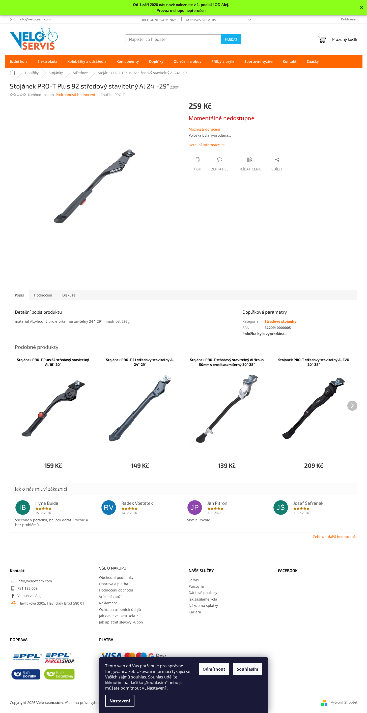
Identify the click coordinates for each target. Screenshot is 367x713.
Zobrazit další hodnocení (334, 536)
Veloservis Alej (29, 595)
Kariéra (195, 612)
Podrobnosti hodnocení (75, 94)
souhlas (138, 677)
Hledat (231, 39)
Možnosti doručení (204, 129)
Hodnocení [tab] (43, 295)
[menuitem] (19, 61)
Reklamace (108, 603)
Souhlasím (247, 669)
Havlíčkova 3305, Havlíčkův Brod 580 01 (50, 603)
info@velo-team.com (34, 581)
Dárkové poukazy (203, 592)
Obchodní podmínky (158, 19)
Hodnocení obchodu (116, 590)
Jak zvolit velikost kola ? (118, 615)
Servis (194, 580)
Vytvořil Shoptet (344, 702)
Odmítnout (214, 669)
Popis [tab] (19, 295)
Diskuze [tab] (68, 295)
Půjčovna (196, 586)
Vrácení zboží (110, 596)
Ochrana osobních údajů (120, 609)
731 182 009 (27, 588)
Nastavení (119, 701)
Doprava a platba (201, 19)
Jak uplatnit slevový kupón (121, 622)
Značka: (113, 94)
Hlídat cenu (250, 169)
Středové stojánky (280, 321)
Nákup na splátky (203, 605)
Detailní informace (204, 144)
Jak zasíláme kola (203, 599)
